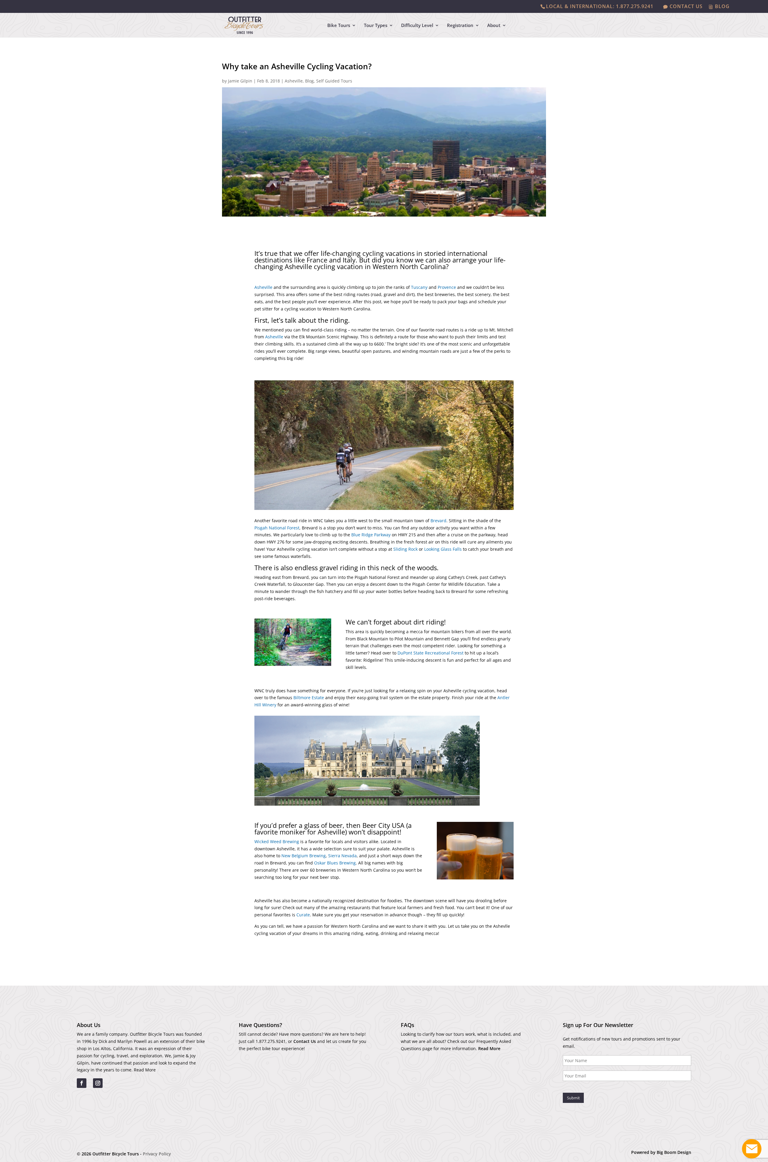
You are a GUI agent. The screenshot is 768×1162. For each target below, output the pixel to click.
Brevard (438, 520)
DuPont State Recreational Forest (431, 653)
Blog (309, 81)
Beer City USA (383, 825)
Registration (460, 25)
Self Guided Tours (334, 81)
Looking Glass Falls (443, 549)
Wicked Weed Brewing (276, 841)
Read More (145, 1070)
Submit (573, 1098)
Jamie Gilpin (240, 81)
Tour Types (375, 25)
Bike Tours (338, 25)
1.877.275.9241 (271, 1041)
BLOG (722, 7)
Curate (303, 915)
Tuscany (419, 287)
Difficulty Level (417, 25)
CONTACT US (686, 7)
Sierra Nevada (342, 855)
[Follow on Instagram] (98, 1083)
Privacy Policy (157, 1154)
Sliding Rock (405, 549)
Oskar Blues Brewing (335, 863)
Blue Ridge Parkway (371, 535)
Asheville (294, 81)
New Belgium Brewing (303, 855)
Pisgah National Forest (276, 528)
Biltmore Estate (308, 697)
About (493, 25)
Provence (447, 287)
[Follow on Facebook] (81, 1083)
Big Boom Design (674, 1152)
